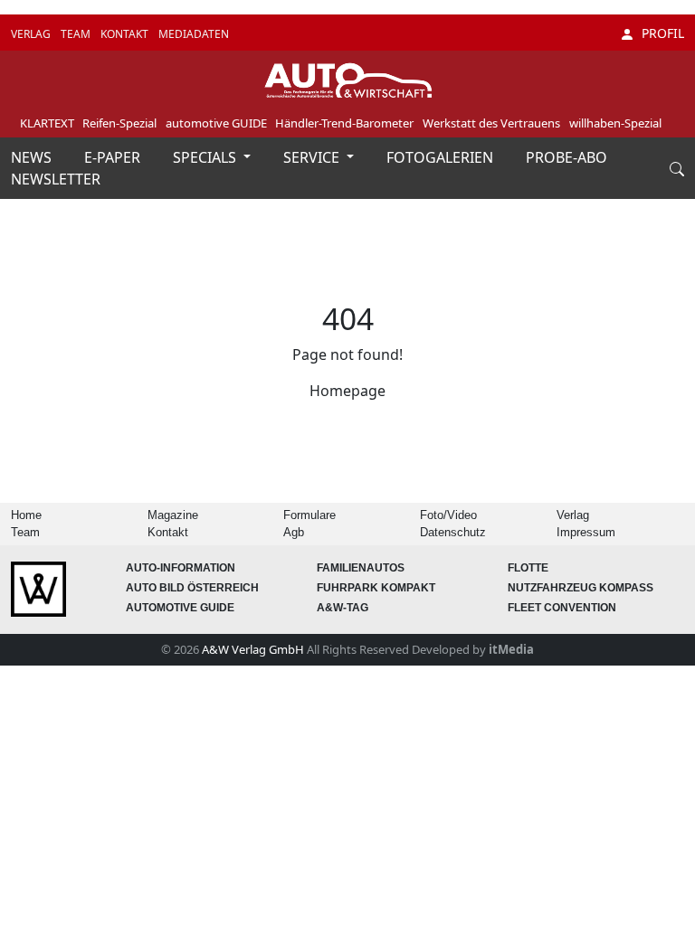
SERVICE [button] (313, 157)
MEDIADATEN (193, 34)
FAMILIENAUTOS (361, 568)
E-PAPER (114, 157)
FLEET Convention (562, 607)
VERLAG (32, 34)
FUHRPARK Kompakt (376, 587)
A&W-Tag (342, 607)
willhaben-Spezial (615, 123)
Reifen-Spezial (119, 123)
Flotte (528, 568)
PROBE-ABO (566, 157)
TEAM (77, 34)
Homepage (347, 391)
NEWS (33, 157)
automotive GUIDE (216, 123)
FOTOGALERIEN (441, 157)
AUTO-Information (180, 568)
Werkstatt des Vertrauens (491, 123)
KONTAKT (125, 34)
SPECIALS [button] (206, 157)
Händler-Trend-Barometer (344, 123)
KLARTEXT (47, 123)
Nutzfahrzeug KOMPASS (580, 587)
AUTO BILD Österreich (192, 587)
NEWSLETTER (55, 179)
